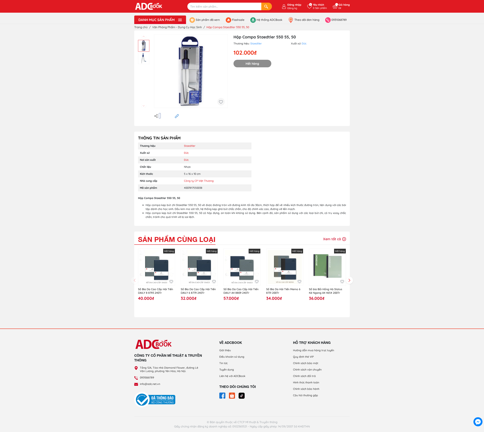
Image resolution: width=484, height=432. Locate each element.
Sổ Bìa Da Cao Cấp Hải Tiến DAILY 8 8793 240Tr (155, 291)
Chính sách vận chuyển (307, 369)
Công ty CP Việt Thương (199, 181)
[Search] (266, 6)
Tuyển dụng (226, 369)
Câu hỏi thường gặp (305, 395)
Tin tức (223, 363)
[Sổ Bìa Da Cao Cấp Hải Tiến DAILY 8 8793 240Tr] (157, 267)
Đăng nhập (294, 4)
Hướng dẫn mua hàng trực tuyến (313, 350)
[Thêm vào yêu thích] (221, 102)
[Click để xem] (191, 71)
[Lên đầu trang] (478, 413)
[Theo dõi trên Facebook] (222, 395)
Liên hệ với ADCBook (232, 376)
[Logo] (168, 344)
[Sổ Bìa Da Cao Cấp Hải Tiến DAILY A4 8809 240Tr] (242, 267)
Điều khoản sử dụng (231, 356)
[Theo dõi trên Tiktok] (242, 395)
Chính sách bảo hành (306, 389)
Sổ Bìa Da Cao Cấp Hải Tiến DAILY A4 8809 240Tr (240, 291)
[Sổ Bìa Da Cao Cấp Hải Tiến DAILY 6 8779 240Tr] (199, 267)
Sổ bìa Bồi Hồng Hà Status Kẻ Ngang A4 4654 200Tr (325, 291)
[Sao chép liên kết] (177, 115)
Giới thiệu (225, 350)
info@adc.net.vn (150, 384)
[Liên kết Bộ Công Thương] (155, 399)
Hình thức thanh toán (306, 382)
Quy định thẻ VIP (303, 356)
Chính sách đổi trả (304, 376)
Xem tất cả (332, 239)
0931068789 (147, 377)
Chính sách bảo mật (305, 363)
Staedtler (256, 43)
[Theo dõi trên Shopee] (232, 395)
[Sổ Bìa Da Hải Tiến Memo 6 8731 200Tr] (285, 267)
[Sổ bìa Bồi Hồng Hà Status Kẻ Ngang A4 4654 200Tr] (327, 267)
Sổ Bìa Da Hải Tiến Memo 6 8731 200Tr (283, 291)
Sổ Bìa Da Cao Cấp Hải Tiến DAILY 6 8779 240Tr (198, 291)
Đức (304, 43)
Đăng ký (292, 8)
